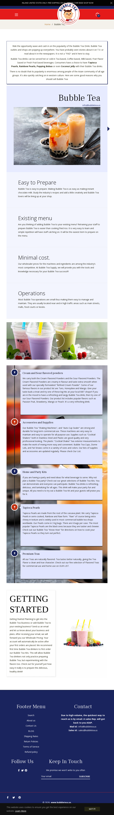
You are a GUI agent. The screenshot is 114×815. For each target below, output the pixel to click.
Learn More (20, 810)
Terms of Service (31, 746)
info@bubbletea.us (91, 105)
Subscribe (84, 776)
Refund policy (31, 751)
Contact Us (31, 725)
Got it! (92, 809)
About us (31, 720)
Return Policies (31, 741)
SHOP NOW (88, 3)
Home (47, 24)
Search (31, 715)
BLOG (31, 731)
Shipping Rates (31, 736)
